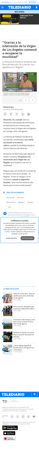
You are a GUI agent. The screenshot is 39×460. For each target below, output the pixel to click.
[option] (19, 84)
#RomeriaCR (11, 202)
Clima (15, 2)
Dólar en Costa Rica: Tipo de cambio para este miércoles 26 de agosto (23, 295)
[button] (5, 114)
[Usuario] (37, 7)
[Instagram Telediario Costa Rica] (23, 416)
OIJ (11, 2)
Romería (20, 197)
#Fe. (9, 207)
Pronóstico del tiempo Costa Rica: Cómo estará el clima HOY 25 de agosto (24, 321)
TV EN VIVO (33, 2)
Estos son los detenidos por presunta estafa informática (23, 307)
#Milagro (21, 202)
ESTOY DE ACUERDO (27, 238)
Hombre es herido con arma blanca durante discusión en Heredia (23, 334)
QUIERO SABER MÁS (11, 238)
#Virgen (30, 202)
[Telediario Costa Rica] (19, 7)
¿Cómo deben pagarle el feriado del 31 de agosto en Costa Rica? (23, 347)
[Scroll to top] (35, 394)
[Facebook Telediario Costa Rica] (12, 416)
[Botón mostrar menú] (3, 7)
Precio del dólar (22, 2)
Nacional (19, 11)
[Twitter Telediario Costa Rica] (17, 416)
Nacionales (11, 197)
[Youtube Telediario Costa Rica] (34, 416)
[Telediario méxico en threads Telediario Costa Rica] (28, 416)
